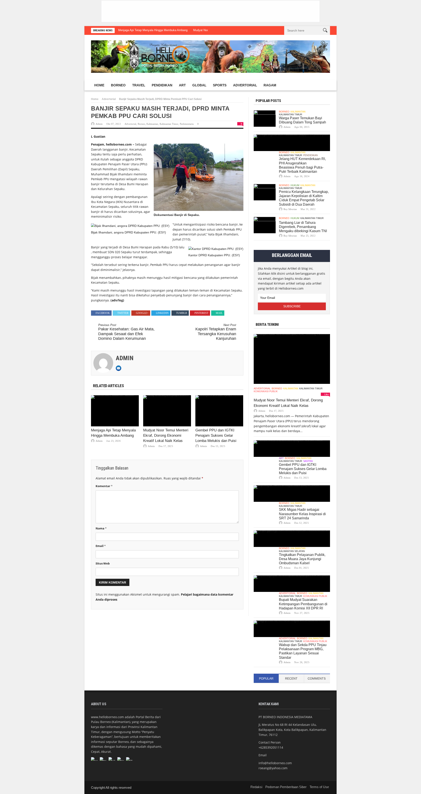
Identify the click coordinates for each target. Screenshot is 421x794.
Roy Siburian (290, 209)
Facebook (103, 313)
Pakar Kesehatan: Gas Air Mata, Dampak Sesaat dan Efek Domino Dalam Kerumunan (126, 332)
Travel (138, 85)
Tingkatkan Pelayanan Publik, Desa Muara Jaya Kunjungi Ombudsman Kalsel (302, 559)
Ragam (270, 85)
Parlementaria (187, 124)
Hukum (295, 185)
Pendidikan (162, 85)
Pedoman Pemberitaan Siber (286, 787)
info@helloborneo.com (275, 763)
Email (101, 546)
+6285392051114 (271, 747)
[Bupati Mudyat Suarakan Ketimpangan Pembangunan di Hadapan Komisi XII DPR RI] (292, 583)
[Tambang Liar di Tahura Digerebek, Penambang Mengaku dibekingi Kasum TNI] (265, 225)
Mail (219, 313)
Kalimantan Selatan (292, 551)
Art (182, 85)
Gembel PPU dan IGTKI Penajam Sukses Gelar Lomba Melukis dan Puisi (215, 435)
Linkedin (162, 313)
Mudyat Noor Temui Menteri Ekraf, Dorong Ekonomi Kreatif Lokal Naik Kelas (165, 435)
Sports (220, 85)
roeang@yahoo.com (273, 768)
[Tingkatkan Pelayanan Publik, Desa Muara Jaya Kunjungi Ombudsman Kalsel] (292, 539)
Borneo (118, 85)
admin (99, 124)
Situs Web (103, 563)
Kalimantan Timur (169, 124)
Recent (291, 678)
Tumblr (181, 313)
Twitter (122, 313)
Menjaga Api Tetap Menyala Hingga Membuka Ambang (152, 30)
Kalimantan (152, 124)
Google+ (142, 313)
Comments (317, 678)
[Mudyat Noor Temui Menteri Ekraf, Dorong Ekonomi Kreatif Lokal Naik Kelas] (167, 410)
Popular (266, 678)
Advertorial (245, 85)
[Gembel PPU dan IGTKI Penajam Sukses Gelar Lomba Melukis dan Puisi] (219, 410)
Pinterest (201, 313)
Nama (101, 528)
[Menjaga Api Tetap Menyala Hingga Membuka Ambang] (115, 410)
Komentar (104, 486)
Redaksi (256, 787)
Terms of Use (319, 787)
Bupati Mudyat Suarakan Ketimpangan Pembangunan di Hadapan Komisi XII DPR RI (303, 604)
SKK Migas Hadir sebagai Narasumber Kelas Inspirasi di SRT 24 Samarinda (302, 514)
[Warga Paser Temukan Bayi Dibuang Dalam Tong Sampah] (265, 118)
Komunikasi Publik (266, 391)
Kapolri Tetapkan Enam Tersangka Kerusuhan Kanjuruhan (215, 332)
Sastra (308, 461)
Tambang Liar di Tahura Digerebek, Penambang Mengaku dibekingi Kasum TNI (303, 227)
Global (199, 85)
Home (99, 85)
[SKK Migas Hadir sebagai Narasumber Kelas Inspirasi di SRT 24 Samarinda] (292, 493)
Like (326, 394)
